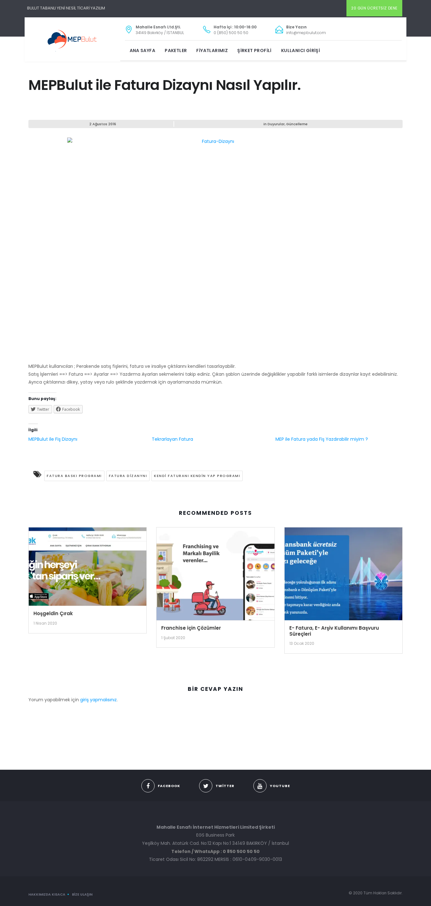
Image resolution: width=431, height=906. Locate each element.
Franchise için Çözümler (191, 628)
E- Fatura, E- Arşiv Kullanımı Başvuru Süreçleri (334, 631)
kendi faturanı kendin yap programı (197, 475)
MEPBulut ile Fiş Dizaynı (52, 439)
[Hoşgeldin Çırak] (87, 569)
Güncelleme (297, 123)
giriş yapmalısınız (98, 700)
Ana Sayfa (143, 50)
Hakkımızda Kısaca (46, 894)
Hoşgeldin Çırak (53, 613)
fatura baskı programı (74, 475)
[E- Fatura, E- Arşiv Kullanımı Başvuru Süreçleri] (343, 576)
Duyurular (276, 123)
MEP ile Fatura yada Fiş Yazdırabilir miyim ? (321, 439)
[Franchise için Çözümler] (215, 576)
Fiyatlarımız (212, 50)
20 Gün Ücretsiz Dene (374, 8)
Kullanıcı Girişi (300, 50)
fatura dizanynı (128, 475)
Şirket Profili (254, 50)
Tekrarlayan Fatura (172, 439)
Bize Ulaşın (82, 894)
